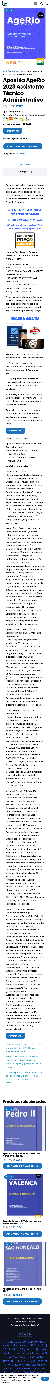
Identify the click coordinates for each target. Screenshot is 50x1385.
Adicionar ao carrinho (23, 146)
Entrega (31, 1321)
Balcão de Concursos (22, 1342)
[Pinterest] (29, 1334)
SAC (37, 1325)
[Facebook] (20, 1334)
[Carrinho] (47, 3)
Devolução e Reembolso (22, 1325)
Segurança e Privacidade (19, 1318)
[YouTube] (25, 1334)
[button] (41, 3)
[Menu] (36, 4)
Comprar (12, 130)
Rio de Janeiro (15, 71)
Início (5, 71)
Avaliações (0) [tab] (25, 171)
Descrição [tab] (25, 164)
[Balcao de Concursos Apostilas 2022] (4, 3)
